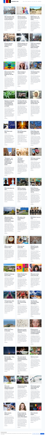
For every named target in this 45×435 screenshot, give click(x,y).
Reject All (38, 433)
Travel (32, 1)
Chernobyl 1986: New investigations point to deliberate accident (22, 102)
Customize (34, 433)
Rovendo (6, 107)
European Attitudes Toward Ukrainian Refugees (8, 45)
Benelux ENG (29, 1)
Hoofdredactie (39, 1)
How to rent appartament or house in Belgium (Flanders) (9, 387)
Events (26, 1)
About (36, 1)
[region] (22, 433)
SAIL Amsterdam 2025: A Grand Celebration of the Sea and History (9, 18)
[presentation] (9, 10)
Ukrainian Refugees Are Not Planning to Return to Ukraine (22, 45)
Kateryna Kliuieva (7, 20)
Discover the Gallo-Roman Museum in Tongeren (35, 247)
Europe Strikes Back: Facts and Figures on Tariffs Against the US (35, 132)
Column (24, 1)
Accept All (42, 433)
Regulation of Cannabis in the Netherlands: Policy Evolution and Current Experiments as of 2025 (9, 103)
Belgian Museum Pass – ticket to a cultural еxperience (22, 275)
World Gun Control (34, 356)
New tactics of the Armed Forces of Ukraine (21, 218)
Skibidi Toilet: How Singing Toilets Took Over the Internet (35, 102)
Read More (19, 30)
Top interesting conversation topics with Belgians (35, 302)
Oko (5, 47)
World (34, 1)
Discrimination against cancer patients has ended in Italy (35, 387)
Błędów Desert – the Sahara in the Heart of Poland (35, 18)
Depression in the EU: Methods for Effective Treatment (22, 331)
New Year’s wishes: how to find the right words (22, 302)
